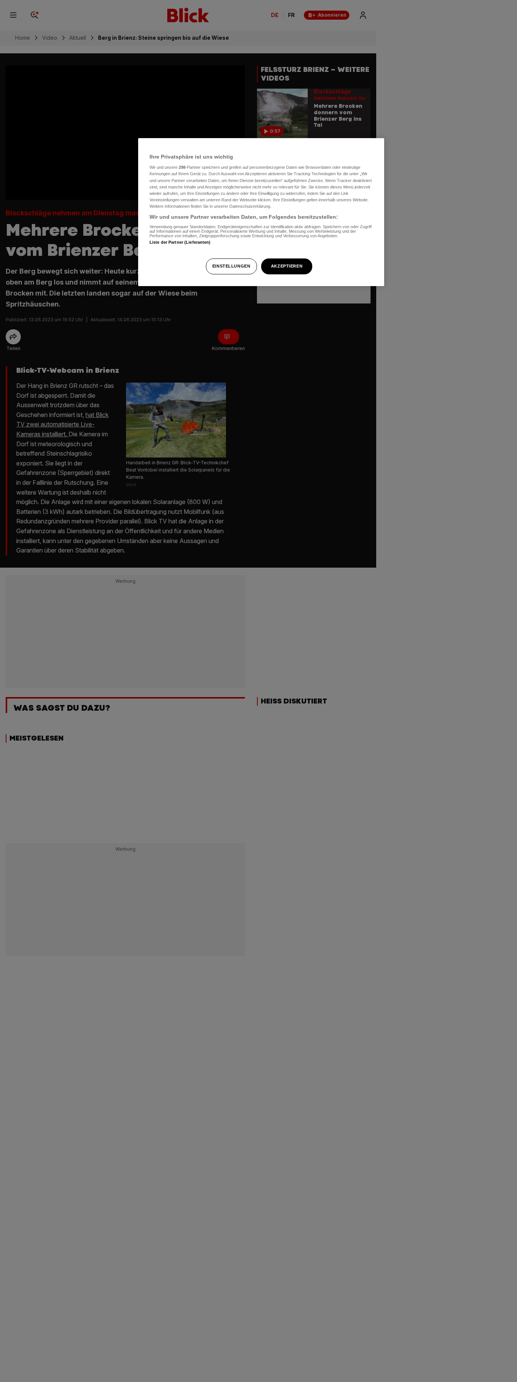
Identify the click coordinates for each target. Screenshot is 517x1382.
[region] (261, 212)
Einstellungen (231, 266)
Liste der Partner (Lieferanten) (180, 242)
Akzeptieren (286, 266)
